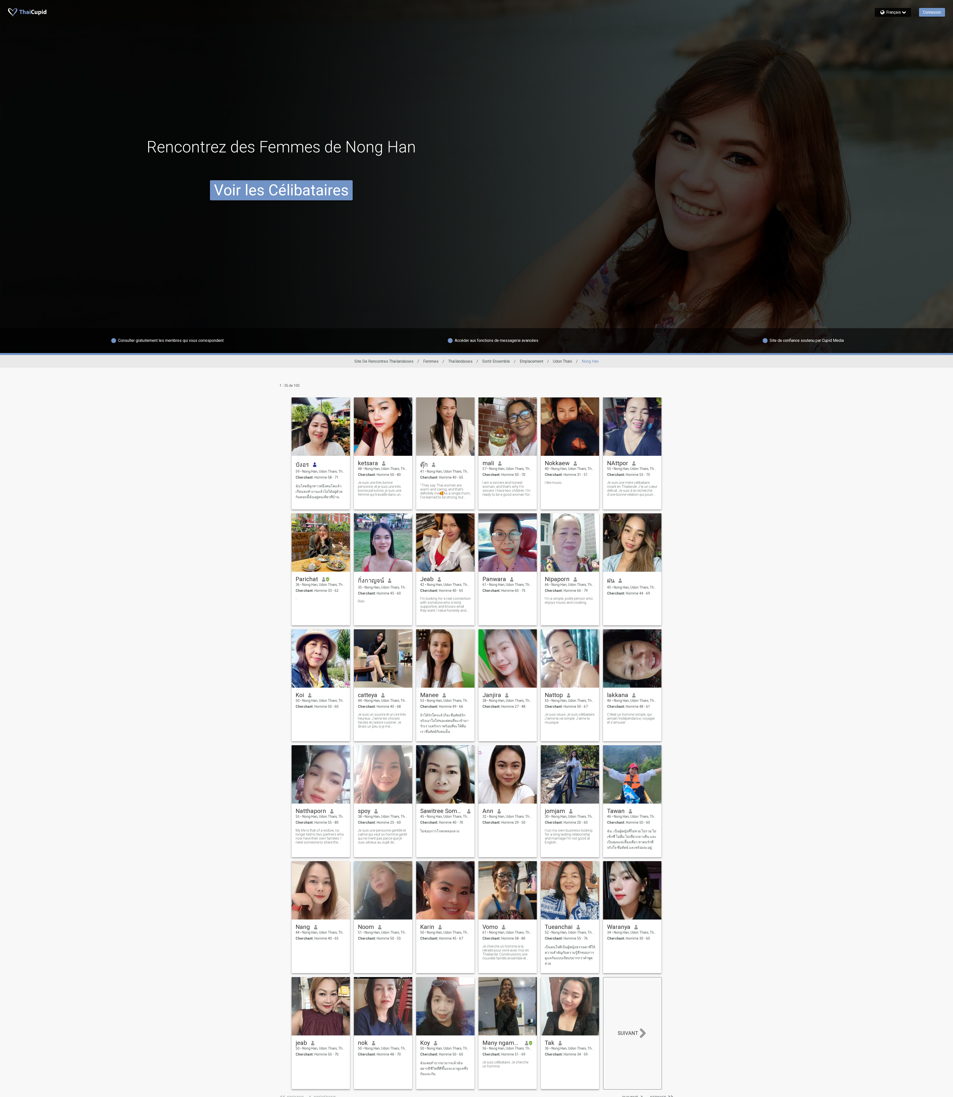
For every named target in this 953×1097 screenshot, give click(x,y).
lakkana (617, 695)
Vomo (490, 926)
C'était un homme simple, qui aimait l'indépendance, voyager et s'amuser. (631, 718)
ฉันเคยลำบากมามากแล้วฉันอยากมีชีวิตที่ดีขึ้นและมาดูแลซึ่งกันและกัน (444, 1068)
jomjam (555, 811)
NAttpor (617, 463)
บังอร (302, 464)
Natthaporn (311, 811)
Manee (429, 695)
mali (488, 463)
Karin (427, 926)
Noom (366, 926)
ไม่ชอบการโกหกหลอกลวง (439, 831)
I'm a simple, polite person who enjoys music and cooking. (569, 600)
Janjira (491, 695)
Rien (361, 601)
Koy (425, 1042)
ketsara (368, 463)
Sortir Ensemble (496, 361)
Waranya (618, 926)
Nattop (554, 695)
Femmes (431, 361)
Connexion (932, 12)
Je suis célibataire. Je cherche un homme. (505, 1064)
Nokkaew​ (557, 463)
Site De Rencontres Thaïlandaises (383, 361)
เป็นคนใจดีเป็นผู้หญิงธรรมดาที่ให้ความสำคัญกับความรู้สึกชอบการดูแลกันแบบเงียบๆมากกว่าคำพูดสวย (570, 955)
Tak (549, 1042)
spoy (364, 811)
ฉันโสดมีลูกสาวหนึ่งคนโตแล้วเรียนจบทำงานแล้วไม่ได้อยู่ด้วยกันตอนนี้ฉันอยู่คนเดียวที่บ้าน (319, 491)
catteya (367, 695)
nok (363, 1042)
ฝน (610, 580)
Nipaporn (557, 579)
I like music (553, 483)
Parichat (307, 579)
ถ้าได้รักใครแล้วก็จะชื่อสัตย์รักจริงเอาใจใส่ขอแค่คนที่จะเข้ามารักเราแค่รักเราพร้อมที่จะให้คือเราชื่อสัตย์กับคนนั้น (444, 723)
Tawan (616, 811)
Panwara (494, 579)
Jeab (427, 579)
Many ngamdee (501, 1042)
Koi (300, 695)
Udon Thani (562, 361)
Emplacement (531, 361)
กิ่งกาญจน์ (371, 580)
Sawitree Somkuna (441, 811)
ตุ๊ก (424, 464)
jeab (301, 1042)
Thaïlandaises (460, 361)
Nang (303, 926)
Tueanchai (559, 926)
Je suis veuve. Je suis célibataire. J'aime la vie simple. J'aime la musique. (570, 718)
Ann (487, 811)
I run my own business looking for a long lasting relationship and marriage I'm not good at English (568, 836)
